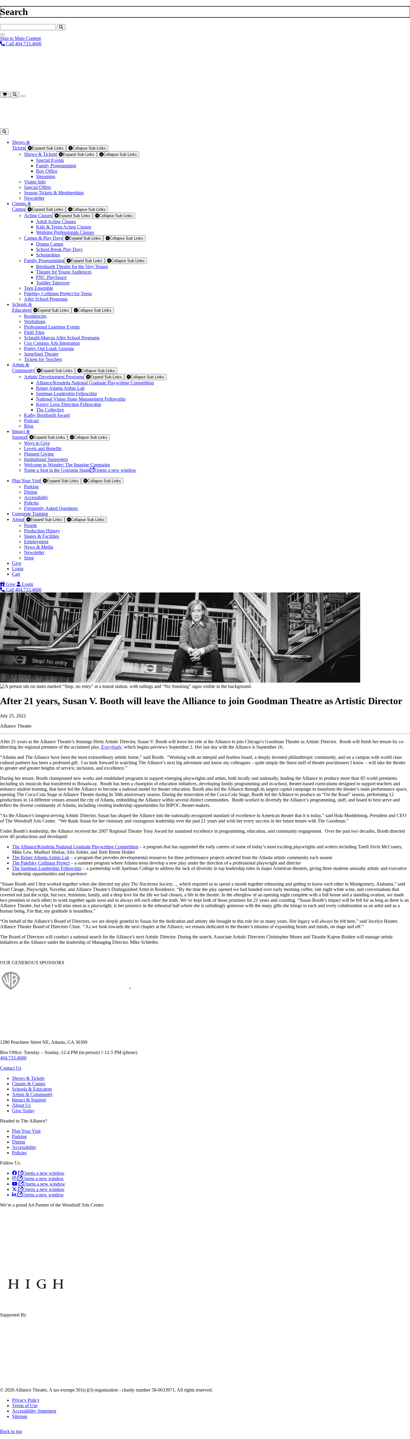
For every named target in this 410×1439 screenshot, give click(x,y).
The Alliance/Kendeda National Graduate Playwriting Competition (75, 846)
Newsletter (34, 198)
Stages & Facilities (41, 536)
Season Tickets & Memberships (54, 192)
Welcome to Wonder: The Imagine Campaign (67, 464)
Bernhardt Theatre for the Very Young (72, 266)
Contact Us (10, 1068)
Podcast (31, 420)
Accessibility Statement (34, 1410)
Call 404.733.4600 (23, 43)
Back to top (11, 1431)
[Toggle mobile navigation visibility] (22, 96)
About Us (21, 1105)
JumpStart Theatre (41, 353)
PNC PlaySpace (51, 277)
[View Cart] (5, 94)
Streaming (45, 176)
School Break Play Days (59, 249)
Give (16, 563)
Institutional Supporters (46, 459)
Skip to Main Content (20, 38)
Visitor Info (35, 181)
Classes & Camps (28, 1083)
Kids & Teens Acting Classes (63, 226)
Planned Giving (39, 453)
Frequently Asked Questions (51, 508)
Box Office (46, 171)
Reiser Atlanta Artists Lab (60, 388)
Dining (30, 492)
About (18, 519)
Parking (31, 486)
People (30, 525)
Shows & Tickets (40, 154)
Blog (28, 426)
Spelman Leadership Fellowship (66, 393)
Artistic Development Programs (54, 376)
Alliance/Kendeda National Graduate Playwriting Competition (95, 382)
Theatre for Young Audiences (64, 271)
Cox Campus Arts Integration (52, 343)
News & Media (38, 547)
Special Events (50, 160)
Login (17, 568)
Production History (42, 530)
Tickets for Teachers (43, 359)
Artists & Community (32, 1094)
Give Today (23, 1110)
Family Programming (56, 165)
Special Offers (37, 187)
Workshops (34, 321)
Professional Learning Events (52, 326)
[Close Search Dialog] (2, 34)
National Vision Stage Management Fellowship (80, 398)
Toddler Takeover (53, 282)
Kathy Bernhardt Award (47, 415)
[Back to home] (45, 88)
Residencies (35, 316)
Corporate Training (30, 513)
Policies (31, 502)
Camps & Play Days (43, 238)
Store (29, 557)
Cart (16, 574)
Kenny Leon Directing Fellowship (68, 404)
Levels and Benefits (43, 448)
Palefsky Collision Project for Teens (58, 293)
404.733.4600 (13, 1057)
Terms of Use (25, 1405)
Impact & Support (29, 1099)
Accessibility (36, 497)
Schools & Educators (32, 1089)
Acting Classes (38, 215)
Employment (36, 541)
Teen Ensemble (38, 288)
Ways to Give (37, 443)
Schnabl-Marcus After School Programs (61, 337)
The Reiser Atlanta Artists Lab (40, 857)
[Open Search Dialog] (15, 95)
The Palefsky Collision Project (41, 862)
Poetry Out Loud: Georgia (49, 348)
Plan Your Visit (26, 480)
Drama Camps (49, 244)
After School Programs (46, 298)
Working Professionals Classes (65, 232)
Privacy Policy (26, 1400)
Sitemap (19, 1416)
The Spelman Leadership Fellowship (47, 868)
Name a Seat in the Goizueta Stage (80, 470)
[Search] (61, 27)
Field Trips (34, 332)
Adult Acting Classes (56, 221)
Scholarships (48, 254)
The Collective (50, 409)
